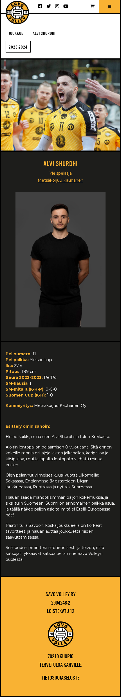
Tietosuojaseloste (60, 678)
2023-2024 (18, 47)
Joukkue (16, 33)
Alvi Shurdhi (44, 33)
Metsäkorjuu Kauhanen (60, 180)
